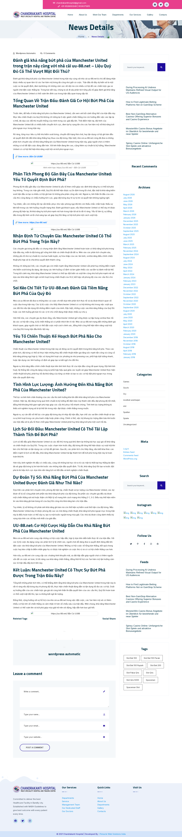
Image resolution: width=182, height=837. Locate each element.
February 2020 (129, 330)
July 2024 (127, 261)
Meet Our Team (99, 15)
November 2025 (130, 224)
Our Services (135, 15)
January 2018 (129, 357)
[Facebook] (155, 4)
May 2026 (127, 204)
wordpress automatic (26, 53)
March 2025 (128, 244)
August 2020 (129, 311)
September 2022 (130, 297)
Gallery (150, 15)
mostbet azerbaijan (131, 400)
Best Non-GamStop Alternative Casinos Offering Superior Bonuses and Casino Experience (143, 117)
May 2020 (127, 320)
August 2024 (129, 257)
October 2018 (129, 344)
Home (70, 15)
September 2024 (131, 254)
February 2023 (129, 281)
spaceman (150, 680)
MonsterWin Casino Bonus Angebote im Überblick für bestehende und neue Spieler (144, 131)
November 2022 (130, 291)
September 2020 (131, 307)
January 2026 (129, 217)
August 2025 (129, 234)
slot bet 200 (155, 665)
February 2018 (129, 354)
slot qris (149, 673)
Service (65, 801)
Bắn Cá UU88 (35, 156)
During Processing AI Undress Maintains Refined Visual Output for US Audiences (143, 90)
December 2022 (130, 287)
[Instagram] (166, 4)
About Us (83, 15)
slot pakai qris (132, 673)
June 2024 (128, 264)
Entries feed (128, 452)
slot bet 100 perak (152, 658)
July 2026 (127, 198)
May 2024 (127, 267)
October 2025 (129, 227)
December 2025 (130, 221)
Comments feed (130, 455)
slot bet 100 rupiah (134, 665)
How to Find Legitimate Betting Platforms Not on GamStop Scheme (143, 103)
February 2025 (129, 247)
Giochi (126, 388)
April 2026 (127, 208)
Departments (118, 15)
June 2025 (128, 241)
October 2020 (129, 304)
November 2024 (130, 251)
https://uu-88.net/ (38, 222)
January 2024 (129, 277)
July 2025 (127, 237)
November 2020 (130, 301)
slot (124, 406)
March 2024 (128, 274)
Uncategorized (129, 424)
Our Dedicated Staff (71, 808)
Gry (124, 394)
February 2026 (129, 214)
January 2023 (129, 284)
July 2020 (127, 314)
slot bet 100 (131, 658)
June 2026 (128, 201)
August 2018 (128, 347)
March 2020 (128, 327)
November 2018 (130, 340)
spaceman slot (133, 687)
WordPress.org (130, 458)
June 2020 (128, 317)
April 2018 (127, 350)
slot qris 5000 (132, 680)
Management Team (71, 804)
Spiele (126, 418)
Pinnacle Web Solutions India (113, 834)
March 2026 (128, 211)
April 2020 (127, 324)
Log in (126, 448)
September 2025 (131, 231)
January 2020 (129, 334)
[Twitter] (160, 4)
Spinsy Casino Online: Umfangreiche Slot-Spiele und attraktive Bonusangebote (144, 146)
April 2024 (127, 271)
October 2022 (129, 294)
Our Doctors (67, 811)
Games (126, 381)
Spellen (126, 412)
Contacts (163, 15)
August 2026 (129, 194)
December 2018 (130, 337)
